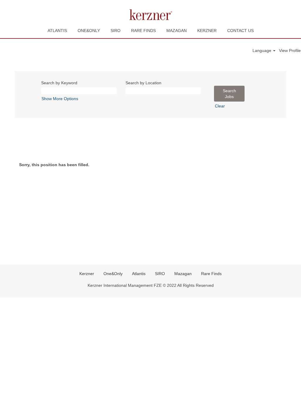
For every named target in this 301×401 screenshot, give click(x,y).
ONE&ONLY (89, 30)
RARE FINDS (143, 30)
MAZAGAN (176, 30)
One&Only (113, 273)
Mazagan (183, 273)
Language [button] (262, 50)
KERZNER (207, 30)
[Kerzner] (150, 15)
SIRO (116, 30)
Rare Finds (211, 273)
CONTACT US (240, 30)
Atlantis (139, 273)
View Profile (290, 50)
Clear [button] (220, 106)
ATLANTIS (57, 30)
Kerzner (86, 273)
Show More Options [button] (59, 98)
